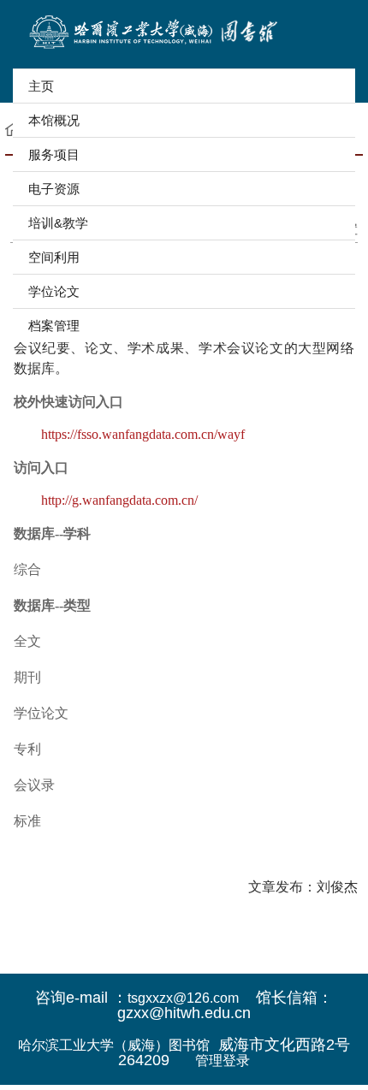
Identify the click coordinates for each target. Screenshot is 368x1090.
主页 (41, 86)
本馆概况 (54, 120)
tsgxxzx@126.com (183, 998)
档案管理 (54, 325)
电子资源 (54, 188)
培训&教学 (58, 223)
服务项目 (54, 154)
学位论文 (54, 291)
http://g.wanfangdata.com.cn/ (119, 500)
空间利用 (54, 257)
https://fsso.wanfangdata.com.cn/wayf (143, 434)
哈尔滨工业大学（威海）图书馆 (114, 1045)
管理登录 (222, 1060)
